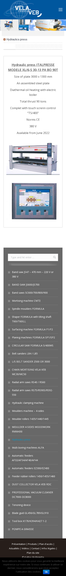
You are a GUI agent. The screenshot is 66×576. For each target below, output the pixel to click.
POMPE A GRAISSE (23, 529)
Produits (32, 544)
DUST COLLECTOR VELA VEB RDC (31, 484)
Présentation (19, 544)
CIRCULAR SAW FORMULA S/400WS (32, 345)
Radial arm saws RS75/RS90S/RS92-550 (32, 392)
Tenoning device (21, 505)
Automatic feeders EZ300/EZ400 (30, 468)
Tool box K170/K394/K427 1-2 (29, 521)
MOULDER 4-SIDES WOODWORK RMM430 (31, 429)
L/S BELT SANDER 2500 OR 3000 (31, 361)
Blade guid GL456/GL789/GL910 (30, 513)
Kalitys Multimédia (34, 557)
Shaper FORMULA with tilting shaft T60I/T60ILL (31, 319)
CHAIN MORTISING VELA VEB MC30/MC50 (29, 372)
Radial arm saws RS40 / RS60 (28, 382)
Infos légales (48, 548)
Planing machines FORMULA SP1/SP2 (33, 337)
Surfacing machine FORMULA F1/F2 (32, 329)
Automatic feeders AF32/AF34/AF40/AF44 (25, 458)
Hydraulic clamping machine (28, 402)
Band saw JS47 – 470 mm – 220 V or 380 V (33, 274)
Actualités (14, 548)
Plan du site (33, 552)
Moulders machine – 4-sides (28, 411)
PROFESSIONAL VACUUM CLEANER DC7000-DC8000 (32, 495)
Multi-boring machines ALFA (28, 447)
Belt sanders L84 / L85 (25, 353)
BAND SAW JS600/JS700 (25, 284)
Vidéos (25, 548)
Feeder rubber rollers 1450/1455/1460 (33, 476)
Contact (35, 548)
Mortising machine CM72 (26, 300)
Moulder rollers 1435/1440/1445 (30, 419)
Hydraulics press (21, 439)
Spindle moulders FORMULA (28, 308)
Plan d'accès (46, 544)
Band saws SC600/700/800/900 (30, 292)
